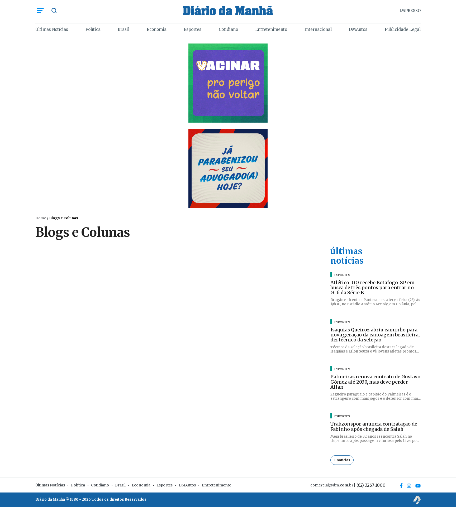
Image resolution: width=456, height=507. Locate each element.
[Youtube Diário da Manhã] (418, 485)
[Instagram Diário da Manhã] (409, 485)
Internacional (318, 29)
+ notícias (342, 460)
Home (40, 218)
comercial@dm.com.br (331, 485)
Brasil (123, 29)
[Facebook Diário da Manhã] (401, 485)
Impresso (410, 10)
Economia (157, 29)
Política (93, 29)
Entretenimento (271, 29)
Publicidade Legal (403, 29)
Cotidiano (228, 29)
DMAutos (358, 29)
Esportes (192, 29)
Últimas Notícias (51, 29)
